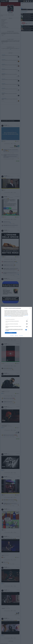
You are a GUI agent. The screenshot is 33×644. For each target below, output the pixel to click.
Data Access (16, 335)
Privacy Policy (21, 335)
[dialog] (16, 322)
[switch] (26, 321)
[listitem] (16, 319)
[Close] (30, 308)
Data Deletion (12, 335)
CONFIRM (10, 332)
